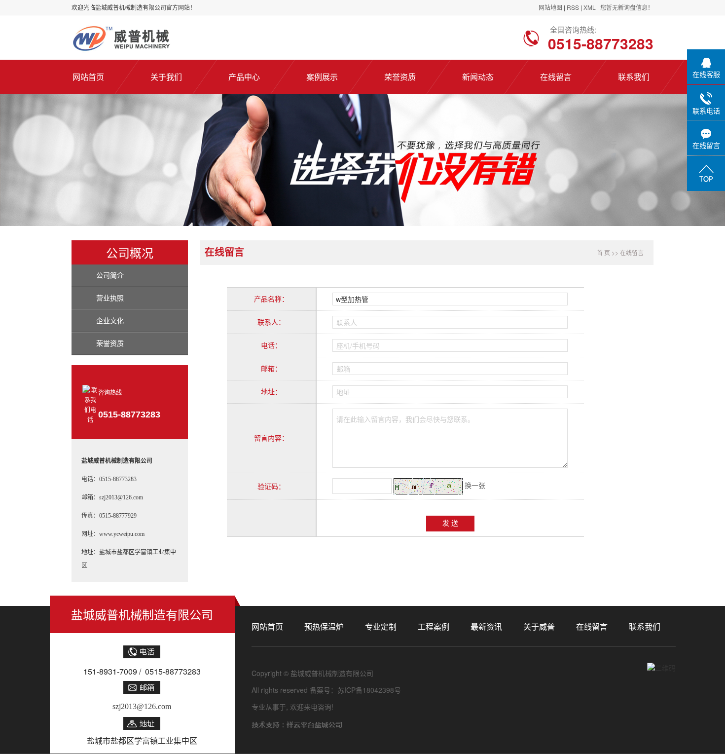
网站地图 (551, 7)
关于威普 (539, 626)
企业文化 (110, 321)
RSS (573, 7)
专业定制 (381, 626)
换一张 (475, 485)
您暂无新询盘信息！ (626, 7)
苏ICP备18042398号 (369, 690)
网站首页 (267, 626)
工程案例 (433, 626)
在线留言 (592, 626)
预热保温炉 (324, 626)
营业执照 (110, 298)
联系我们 (644, 626)
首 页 (603, 252)
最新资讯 (486, 626)
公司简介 (110, 275)
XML (589, 7)
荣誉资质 (110, 343)
